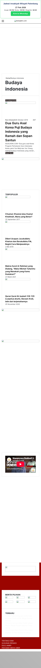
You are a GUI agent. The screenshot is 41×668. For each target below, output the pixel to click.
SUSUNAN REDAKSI (9, 643)
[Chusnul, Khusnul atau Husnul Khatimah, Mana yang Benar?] (17, 197)
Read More (9, 153)
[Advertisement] (20, 50)
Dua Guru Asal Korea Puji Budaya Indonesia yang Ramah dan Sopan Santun (18, 131)
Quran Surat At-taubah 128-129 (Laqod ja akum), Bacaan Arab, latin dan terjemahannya (19, 299)
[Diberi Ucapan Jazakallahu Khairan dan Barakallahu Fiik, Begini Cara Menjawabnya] (17, 222)
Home (7, 78)
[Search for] (38, 21)
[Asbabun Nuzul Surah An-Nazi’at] (20, 602)
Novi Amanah (10, 120)
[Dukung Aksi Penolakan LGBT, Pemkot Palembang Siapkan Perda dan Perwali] (9, 598)
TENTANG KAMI (8, 641)
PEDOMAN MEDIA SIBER (11, 648)
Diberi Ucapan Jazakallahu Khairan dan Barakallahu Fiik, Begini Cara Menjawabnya (18, 241)
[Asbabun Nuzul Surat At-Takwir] (32, 602)
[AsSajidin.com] (20, 21)
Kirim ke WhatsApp (20, 13)
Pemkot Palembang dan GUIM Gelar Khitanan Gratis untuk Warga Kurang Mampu (18, 618)
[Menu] (3, 21)
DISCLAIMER (6, 645)
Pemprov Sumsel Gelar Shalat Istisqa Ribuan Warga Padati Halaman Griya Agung (19, 625)
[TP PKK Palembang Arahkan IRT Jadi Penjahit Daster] (32, 598)
